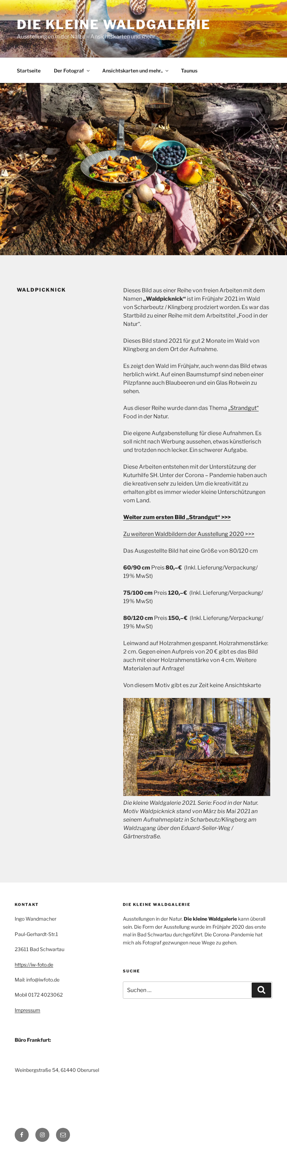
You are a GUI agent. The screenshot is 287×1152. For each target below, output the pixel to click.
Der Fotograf (69, 71)
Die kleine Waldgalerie (114, 24)
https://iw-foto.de (34, 965)
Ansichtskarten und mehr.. (132, 71)
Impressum (27, 1010)
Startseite (29, 71)
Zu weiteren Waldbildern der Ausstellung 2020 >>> (188, 534)
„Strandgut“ (243, 408)
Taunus (189, 71)
